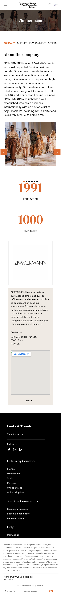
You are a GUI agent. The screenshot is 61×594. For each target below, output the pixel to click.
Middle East (13, 474)
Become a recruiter (17, 509)
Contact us (13, 535)
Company (9, 43)
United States (14, 488)
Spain (10, 478)
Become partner (16, 518)
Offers (52, 43)
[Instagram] (15, 452)
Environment (37, 43)
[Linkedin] (21, 451)
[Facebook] (9, 451)
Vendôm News (15, 434)
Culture (22, 43)
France (11, 469)
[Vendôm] (28, 5)
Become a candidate (18, 514)
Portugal (11, 483)
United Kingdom (15, 492)
